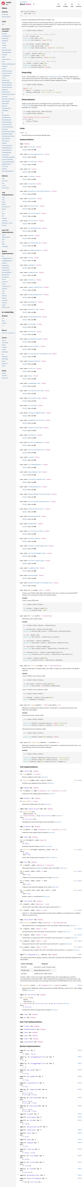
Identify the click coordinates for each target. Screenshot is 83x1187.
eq (23, 904)
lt (23, 929)
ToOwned (30, 1143)
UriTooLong (32, 405)
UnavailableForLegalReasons (38, 501)
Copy (26, 1014)
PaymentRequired (34, 317)
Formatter (41, 791)
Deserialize (34, 809)
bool (47, 904)
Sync (26, 1035)
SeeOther (31, 265)
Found (30, 257)
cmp (24, 865)
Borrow (29, 1070)
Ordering (50, 865)
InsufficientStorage (36, 560)
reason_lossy (36, 742)
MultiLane (27, 1172)
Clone (26, 771)
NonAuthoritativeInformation (39, 191)
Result (55, 791)
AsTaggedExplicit (38, 1057)
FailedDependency (34, 464)
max (24, 871)
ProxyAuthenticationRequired (39, 353)
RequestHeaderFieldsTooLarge (39, 494)
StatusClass (47, 616)
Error (64, 791)
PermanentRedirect (35, 294)
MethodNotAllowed (34, 339)
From (29, 1114)
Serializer (39, 1003)
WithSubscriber (33, 1175)
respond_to (27, 985)
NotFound (31, 331)
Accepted (31, 184)
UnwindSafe (28, 1042)
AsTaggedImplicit (38, 1063)
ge (23, 947)
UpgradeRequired (34, 472)
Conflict (31, 368)
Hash (26, 837)
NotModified (32, 272)
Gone (30, 376)
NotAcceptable (33, 346)
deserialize (27, 812)
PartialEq (28, 901)
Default (27, 798)
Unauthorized (33, 309)
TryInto (33, 1162)
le (23, 935)
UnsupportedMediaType (36, 413)
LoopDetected (33, 568)
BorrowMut (31, 1076)
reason (33, 705)
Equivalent (34, 1098)
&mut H (43, 840)
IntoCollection (33, 1127)
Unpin (26, 1039)
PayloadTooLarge (34, 398)
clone (25, 774)
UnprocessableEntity (36, 450)
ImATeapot (32, 435)
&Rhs (38, 910)
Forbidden (32, 324)
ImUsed (30, 235)
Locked (30, 457)
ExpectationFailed (35, 427)
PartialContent (34, 213)
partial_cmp (27, 922)
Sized (28, 854)
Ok (29, 169)
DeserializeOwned (34, 1178)
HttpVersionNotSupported (37, 546)
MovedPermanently (34, 250)
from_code (34, 665)
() (59, 791)
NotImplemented (34, 516)
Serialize (32, 995)
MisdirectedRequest (35, 442)
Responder (32, 954)
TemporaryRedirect (35, 287)
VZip (31, 1169)
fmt (24, 791)
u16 (33, 13)
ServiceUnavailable (35, 531)
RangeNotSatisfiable (36, 420)
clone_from (27, 780)
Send (26, 1032)
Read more (45, 777)
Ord (25, 862)
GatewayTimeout (34, 538)
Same (29, 1139)
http (25, 2)
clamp (25, 890)
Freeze (27, 1026)
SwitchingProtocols (35, 154)
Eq (25, 1017)
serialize (26, 998)
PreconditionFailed (35, 390)
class (33, 616)
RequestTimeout (34, 361)
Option (52, 665)
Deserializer (46, 815)
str (59, 705)
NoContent (32, 198)
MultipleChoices (34, 243)
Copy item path (34, 4)
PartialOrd (28, 920)
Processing (32, 161)
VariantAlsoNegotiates (36, 553)
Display (27, 826)
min (24, 880)
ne (23, 910)
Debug (26, 788)
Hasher (27, 843)
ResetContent (33, 206)
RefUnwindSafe (30, 1029)
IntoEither (31, 1130)
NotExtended (32, 575)
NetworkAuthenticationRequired (40, 583)
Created (31, 176)
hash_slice (27, 849)
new (32, 590)
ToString (30, 1149)
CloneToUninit (33, 1083)
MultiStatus (32, 220)
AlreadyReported (34, 228)
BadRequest (32, 302)
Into (31, 1120)
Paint (29, 1133)
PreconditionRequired (36, 479)
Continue (31, 147)
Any (28, 1050)
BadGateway (32, 523)
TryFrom (33, 1156)
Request (45, 985)
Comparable (34, 1089)
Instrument (31, 1117)
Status (27, 144)
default (25, 801)
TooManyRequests (34, 486)
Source (80, 780)
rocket (8, 2)
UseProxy (31, 280)
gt (23, 941)
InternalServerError (36, 509)
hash (24, 840)
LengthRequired (34, 383)
